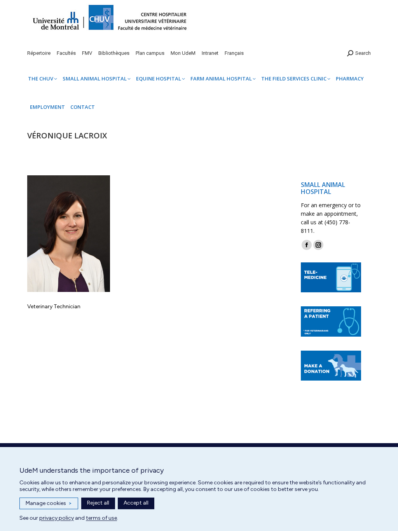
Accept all (136, 503)
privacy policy (56, 518)
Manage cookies (49, 503)
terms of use (101, 518)
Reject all (98, 503)
